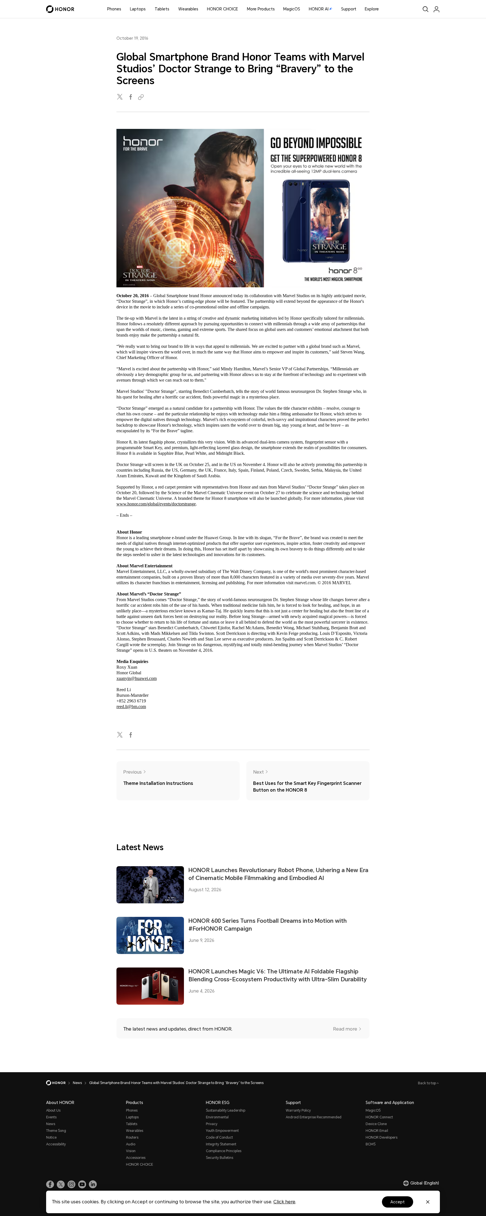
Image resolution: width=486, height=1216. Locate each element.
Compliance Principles (223, 1151)
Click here (284, 1201)
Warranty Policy (298, 1110)
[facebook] (131, 97)
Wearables (188, 9)
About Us (53, 1110)
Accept (397, 1202)
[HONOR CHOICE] (240, 9)
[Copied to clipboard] (142, 97)
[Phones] (123, 9)
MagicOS (291, 9)
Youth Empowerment (222, 1131)
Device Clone (376, 1124)
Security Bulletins (219, 1158)
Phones (114, 9)
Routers (132, 1137)
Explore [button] (372, 9)
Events (51, 1117)
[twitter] (120, 97)
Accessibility (56, 1144)
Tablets (162, 9)
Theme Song (56, 1131)
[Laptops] (148, 9)
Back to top (427, 1083)
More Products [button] (261, 9)
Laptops (138, 9)
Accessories (135, 1158)
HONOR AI (318, 9)
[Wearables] (200, 9)
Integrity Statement (221, 1144)
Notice (51, 1137)
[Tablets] (171, 9)
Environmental (217, 1117)
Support (348, 9)
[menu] (436, 9)
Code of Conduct (219, 1137)
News (50, 1124)
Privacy (211, 1124)
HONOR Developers (381, 1137)
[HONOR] (59, 1083)
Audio (130, 1144)
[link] (50, 1184)
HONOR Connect (379, 1117)
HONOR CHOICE (222, 9)
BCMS (370, 1144)
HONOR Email (377, 1131)
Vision (131, 1151)
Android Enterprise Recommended (313, 1117)
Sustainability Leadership (225, 1110)
